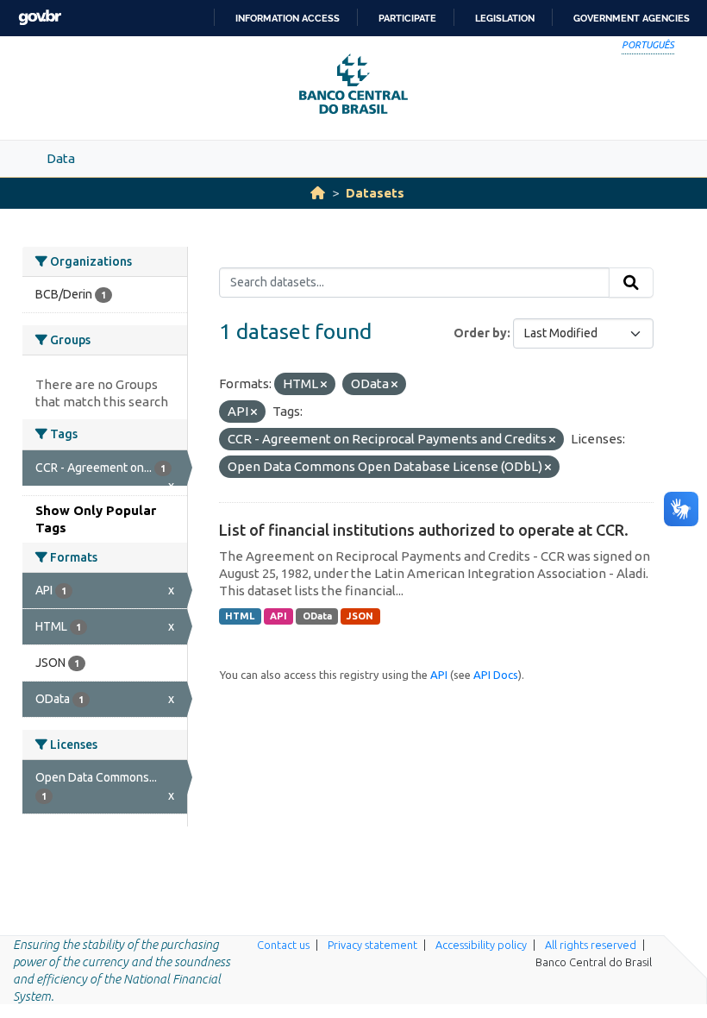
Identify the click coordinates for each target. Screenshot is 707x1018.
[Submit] (631, 282)
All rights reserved (590, 945)
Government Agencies (631, 18)
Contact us (283, 945)
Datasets (375, 192)
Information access (287, 18)
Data (61, 158)
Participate (407, 18)
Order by (480, 333)
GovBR (39, 17)
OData (317, 616)
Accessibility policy (481, 945)
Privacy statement (372, 945)
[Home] (317, 192)
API (278, 616)
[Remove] (324, 385)
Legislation (505, 18)
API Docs (495, 675)
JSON (360, 616)
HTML (239, 616)
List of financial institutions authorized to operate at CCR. (424, 529)
